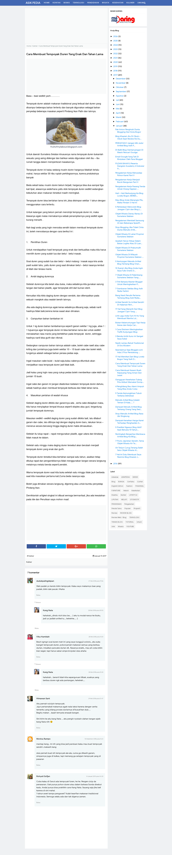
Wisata (120, 526)
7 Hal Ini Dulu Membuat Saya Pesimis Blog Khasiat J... (128, 455)
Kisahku (115, 495)
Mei (118, 108)
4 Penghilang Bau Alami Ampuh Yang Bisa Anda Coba (129, 387)
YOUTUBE (130, 526)
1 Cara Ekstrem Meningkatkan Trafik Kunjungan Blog (129, 330)
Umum (139, 522)
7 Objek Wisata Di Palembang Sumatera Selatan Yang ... (128, 276)
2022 (115, 53)
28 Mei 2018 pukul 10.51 (96, 637)
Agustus (120, 96)
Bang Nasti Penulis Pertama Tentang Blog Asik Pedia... (128, 296)
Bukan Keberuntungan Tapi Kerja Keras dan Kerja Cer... (130, 323)
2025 (115, 40)
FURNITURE (116, 490)
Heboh (126, 490)
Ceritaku (130, 482)
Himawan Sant (43, 698)
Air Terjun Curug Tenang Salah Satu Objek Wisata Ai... (129, 449)
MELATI (124, 499)
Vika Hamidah (42, 636)
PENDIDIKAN (116, 504)
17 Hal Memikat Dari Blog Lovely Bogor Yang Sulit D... (129, 357)
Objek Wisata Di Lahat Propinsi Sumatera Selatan (129, 235)
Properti (137, 508)
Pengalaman (129, 504)
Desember (121, 78)
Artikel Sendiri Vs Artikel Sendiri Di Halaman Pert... (129, 303)
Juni (118, 104)
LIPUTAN (115, 499)
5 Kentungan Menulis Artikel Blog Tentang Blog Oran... (128, 262)
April (118, 113)
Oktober (120, 87)
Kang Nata (48, 610)
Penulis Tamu (117, 508)
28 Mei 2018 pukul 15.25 (96, 672)
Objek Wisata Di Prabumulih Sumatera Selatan (128, 249)
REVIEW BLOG (126, 513)
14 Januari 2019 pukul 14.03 (94, 776)
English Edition (117, 486)
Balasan (38, 602)
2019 (115, 66)
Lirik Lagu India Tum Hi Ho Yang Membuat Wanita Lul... (129, 317)
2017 (115, 75)
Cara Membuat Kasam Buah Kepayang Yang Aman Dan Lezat (128, 373)
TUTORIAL (130, 522)
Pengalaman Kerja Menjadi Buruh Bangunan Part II (127, 180)
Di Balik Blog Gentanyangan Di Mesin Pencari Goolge (129, 151)
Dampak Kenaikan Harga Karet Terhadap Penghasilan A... (129, 421)
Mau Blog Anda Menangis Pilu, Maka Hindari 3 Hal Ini (129, 201)
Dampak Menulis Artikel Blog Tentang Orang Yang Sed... (128, 408)
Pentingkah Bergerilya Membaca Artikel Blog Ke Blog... (130, 435)
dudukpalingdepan (45, 581)
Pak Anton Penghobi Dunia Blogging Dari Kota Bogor (128, 130)
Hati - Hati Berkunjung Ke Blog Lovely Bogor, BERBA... (129, 194)
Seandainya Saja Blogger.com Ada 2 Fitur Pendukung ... (129, 351)
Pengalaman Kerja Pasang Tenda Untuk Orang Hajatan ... (130, 187)
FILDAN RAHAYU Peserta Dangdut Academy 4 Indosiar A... (129, 166)
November (121, 83)
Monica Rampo (43, 739)
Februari (120, 121)
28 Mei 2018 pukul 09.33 (95, 610)
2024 (115, 45)
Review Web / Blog (119, 517)
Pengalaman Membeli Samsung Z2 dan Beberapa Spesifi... (129, 221)
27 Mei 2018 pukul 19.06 (96, 581)
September (121, 91)
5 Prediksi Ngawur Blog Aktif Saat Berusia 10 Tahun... (128, 428)
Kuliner (123, 495)
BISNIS (135, 477)
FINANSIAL (139, 486)
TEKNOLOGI (134, 517)
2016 (115, 463)
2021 (115, 58)
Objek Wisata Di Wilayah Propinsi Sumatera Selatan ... (129, 255)
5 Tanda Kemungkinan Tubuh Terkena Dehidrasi (128, 394)
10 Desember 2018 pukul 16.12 (94, 739)
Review (114, 513)
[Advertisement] (66, 26)
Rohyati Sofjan (43, 776)
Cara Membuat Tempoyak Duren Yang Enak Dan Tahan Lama (130, 364)
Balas (38, 595)
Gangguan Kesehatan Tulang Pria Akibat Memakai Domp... (129, 380)
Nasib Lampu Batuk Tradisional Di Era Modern (129, 344)
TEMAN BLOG (117, 522)
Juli (117, 100)
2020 (115, 62)
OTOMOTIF (134, 499)
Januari (119, 126)
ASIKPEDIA (125, 477)
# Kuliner (30, 556)
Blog (113, 482)
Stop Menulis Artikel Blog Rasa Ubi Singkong (129, 414)
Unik (113, 526)
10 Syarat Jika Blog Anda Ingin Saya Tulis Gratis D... (129, 269)
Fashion (129, 486)
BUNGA (121, 482)
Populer (128, 508)
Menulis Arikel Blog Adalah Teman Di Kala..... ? (127, 401)
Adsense (115, 477)
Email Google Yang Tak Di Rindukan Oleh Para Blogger (129, 158)
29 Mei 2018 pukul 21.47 (95, 698)
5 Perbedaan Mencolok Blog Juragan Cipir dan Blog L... (128, 208)
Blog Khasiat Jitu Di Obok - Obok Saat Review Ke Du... (128, 137)
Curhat (140, 482)
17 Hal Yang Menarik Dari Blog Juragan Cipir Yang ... (128, 310)
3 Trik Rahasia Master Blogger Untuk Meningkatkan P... (129, 283)
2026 (115, 36)
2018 (115, 70)
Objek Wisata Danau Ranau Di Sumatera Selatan (129, 215)
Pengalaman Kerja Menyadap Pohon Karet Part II (128, 174)
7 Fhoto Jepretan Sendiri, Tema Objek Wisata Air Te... (129, 442)
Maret (119, 117)
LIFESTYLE (133, 495)
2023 (115, 49)
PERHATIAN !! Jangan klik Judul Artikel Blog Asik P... (129, 144)
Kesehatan (136, 490)
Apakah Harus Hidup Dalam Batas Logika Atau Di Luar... (128, 242)
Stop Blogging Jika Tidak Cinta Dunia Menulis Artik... (129, 228)
